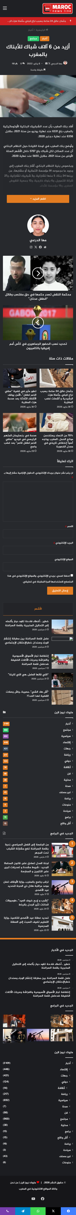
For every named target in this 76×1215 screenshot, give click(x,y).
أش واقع (65, 823)
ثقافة (67, 767)
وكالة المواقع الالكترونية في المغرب (38, 1189)
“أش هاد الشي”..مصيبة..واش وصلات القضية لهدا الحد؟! (27, 694)
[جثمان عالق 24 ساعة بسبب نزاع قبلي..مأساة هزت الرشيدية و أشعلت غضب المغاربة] (56, 378)
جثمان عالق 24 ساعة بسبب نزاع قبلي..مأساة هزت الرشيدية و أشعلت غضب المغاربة (56, 397)
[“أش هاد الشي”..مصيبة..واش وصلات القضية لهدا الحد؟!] (62, 697)
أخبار (30, 30)
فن (69, 774)
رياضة (67, 755)
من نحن (14, 1183)
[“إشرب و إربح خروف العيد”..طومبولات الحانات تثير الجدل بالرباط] (62, 906)
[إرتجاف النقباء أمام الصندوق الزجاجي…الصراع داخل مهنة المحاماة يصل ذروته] (14, 1036)
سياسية (66, 736)
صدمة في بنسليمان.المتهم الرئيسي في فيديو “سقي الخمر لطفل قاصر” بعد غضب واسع (20, 441)
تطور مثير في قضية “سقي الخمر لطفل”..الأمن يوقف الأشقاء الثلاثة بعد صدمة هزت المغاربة (20, 397)
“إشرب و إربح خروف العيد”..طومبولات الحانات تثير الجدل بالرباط (27, 902)
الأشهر (38, 609)
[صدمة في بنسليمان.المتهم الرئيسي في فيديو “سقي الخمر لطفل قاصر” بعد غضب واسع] (19, 422)
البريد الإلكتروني (63, 543)
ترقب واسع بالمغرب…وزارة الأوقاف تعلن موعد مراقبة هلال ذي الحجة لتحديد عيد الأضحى (26, 886)
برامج (68, 817)
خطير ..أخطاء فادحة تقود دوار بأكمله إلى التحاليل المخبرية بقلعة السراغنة (27, 623)
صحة (68, 786)
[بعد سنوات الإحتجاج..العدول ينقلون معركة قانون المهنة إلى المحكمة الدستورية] (62, 1035)
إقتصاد (67, 742)
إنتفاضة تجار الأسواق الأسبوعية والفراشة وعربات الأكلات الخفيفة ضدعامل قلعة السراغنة (30, 660)
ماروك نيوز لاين (28, 1183)
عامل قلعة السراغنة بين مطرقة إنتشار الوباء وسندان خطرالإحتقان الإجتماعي (26, 640)
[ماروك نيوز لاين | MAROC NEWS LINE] (57, 8)
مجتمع (33, 39)
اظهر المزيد (39, 199)
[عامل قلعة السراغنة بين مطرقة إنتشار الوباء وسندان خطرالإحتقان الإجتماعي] (62, 644)
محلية (67, 780)
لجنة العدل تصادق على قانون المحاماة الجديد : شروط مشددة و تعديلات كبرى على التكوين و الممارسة (26, 867)
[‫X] (35, 247)
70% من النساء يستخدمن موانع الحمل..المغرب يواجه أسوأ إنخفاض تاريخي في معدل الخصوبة (57, 441)
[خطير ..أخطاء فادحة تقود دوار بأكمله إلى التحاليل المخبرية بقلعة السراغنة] (62, 627)
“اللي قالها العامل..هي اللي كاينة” (28, 674)
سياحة (67, 811)
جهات (67, 749)
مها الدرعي (56, 64)
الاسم (69, 526)
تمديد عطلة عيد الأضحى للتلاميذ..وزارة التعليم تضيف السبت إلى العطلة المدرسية (26, 922)
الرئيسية (41, 30)
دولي (68, 761)
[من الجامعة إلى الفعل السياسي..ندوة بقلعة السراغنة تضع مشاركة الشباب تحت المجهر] (62, 850)
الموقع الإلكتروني (64, 559)
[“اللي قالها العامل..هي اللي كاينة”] (62, 680)
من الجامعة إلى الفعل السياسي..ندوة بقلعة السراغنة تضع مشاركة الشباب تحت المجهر (27, 848)
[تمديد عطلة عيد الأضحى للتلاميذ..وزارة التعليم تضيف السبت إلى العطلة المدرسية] (62, 923)
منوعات (66, 805)
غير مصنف (65, 792)
